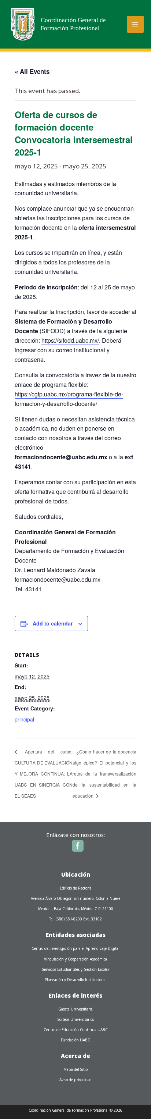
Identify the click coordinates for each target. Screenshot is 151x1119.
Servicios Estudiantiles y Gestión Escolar (75, 969)
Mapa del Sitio (75, 1069)
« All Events (32, 71)
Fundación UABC (75, 1040)
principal (24, 719)
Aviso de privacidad (75, 1079)
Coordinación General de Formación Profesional (73, 24)
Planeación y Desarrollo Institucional (76, 979)
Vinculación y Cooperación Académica (75, 959)
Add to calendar (53, 623)
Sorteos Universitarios (76, 1019)
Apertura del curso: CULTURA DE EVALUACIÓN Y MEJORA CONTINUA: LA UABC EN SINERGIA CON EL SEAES (44, 773)
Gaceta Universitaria (75, 1009)
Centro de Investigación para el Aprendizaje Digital (75, 948)
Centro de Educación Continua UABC (76, 1029)
